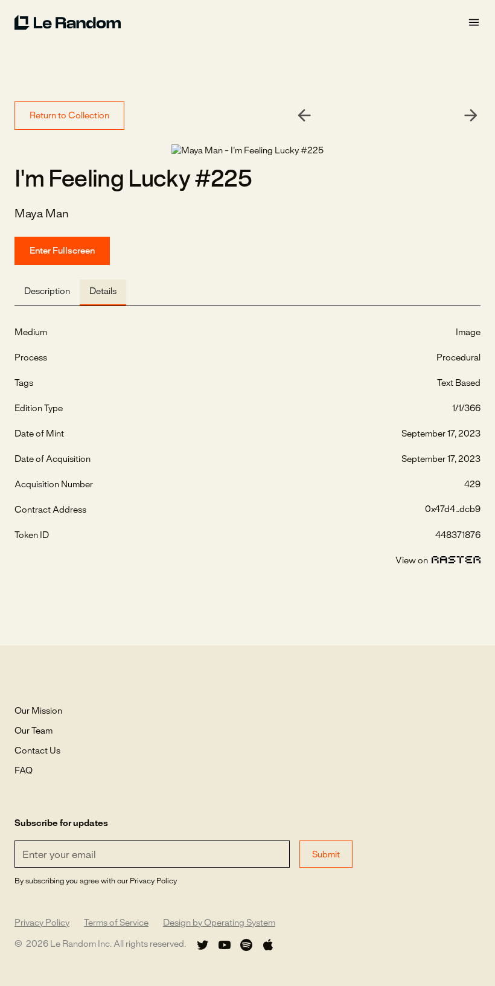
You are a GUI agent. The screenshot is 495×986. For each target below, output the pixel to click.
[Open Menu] (474, 23)
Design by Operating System (219, 923)
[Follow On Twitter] (203, 945)
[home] (240, 22)
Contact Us (37, 751)
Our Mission (38, 711)
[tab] (47, 293)
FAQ (23, 771)
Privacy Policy (41, 923)
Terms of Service (116, 923)
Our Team (33, 731)
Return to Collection (69, 116)
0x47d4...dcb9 (453, 509)
